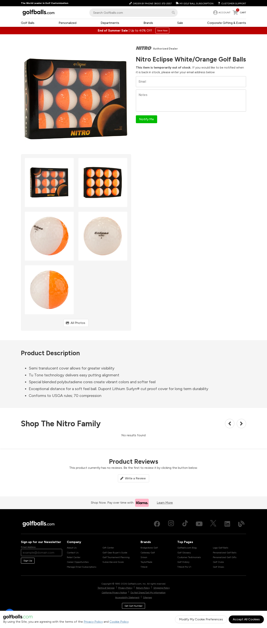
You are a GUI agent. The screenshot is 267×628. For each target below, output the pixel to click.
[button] (173, 12)
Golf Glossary (184, 552)
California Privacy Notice (114, 592)
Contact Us (72, 552)
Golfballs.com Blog (187, 547)
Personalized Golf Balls (224, 552)
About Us (71, 547)
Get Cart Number (133, 606)
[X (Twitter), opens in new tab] (213, 524)
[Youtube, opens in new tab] (199, 524)
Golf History (183, 562)
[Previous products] (229, 423)
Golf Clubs (218, 562)
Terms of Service (106, 587)
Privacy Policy (93, 621)
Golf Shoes (218, 567)
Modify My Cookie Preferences (201, 619)
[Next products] (241, 423)
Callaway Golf (148, 552)
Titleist (144, 567)
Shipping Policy (161, 587)
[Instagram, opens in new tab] (171, 524)
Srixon (144, 557)
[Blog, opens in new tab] (241, 524)
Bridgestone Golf (149, 547)
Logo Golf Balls (220, 547)
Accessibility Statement (127, 597)
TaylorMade (146, 562)
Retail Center (73, 557)
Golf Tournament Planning (116, 557)
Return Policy (143, 587)
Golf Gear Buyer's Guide (114, 552)
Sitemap (147, 597)
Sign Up (27, 560)
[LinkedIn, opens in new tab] (227, 524)
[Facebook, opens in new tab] (157, 524)
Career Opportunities (78, 562)
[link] (221, 12)
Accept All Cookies (246, 619)
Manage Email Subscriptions (81, 567)
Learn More (165, 502)
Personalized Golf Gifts (224, 557)
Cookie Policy (119, 621)
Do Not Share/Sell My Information (148, 592)
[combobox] (133, 12)
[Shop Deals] (133, 30)
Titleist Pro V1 (184, 567)
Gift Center (108, 547)
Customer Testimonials (189, 557)
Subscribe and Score (113, 562)
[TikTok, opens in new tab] (185, 524)
